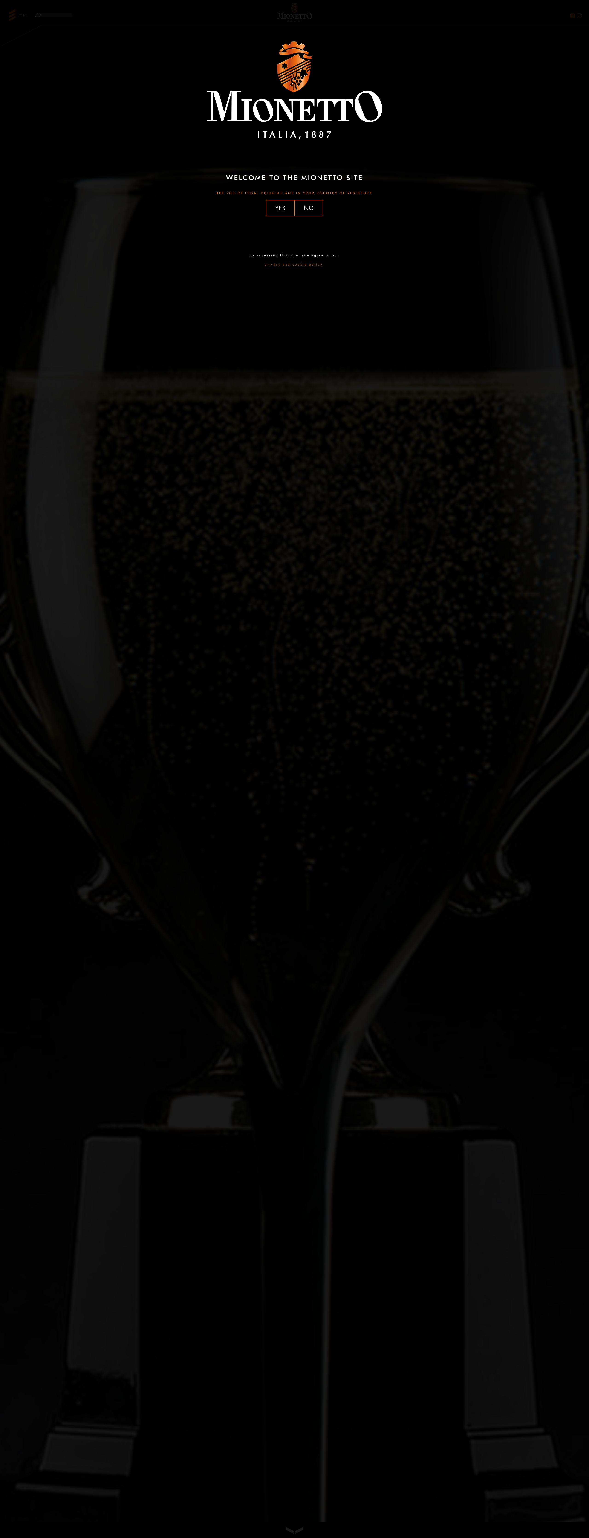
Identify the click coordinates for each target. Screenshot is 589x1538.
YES (280, 207)
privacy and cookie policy (294, 264)
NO (309, 207)
